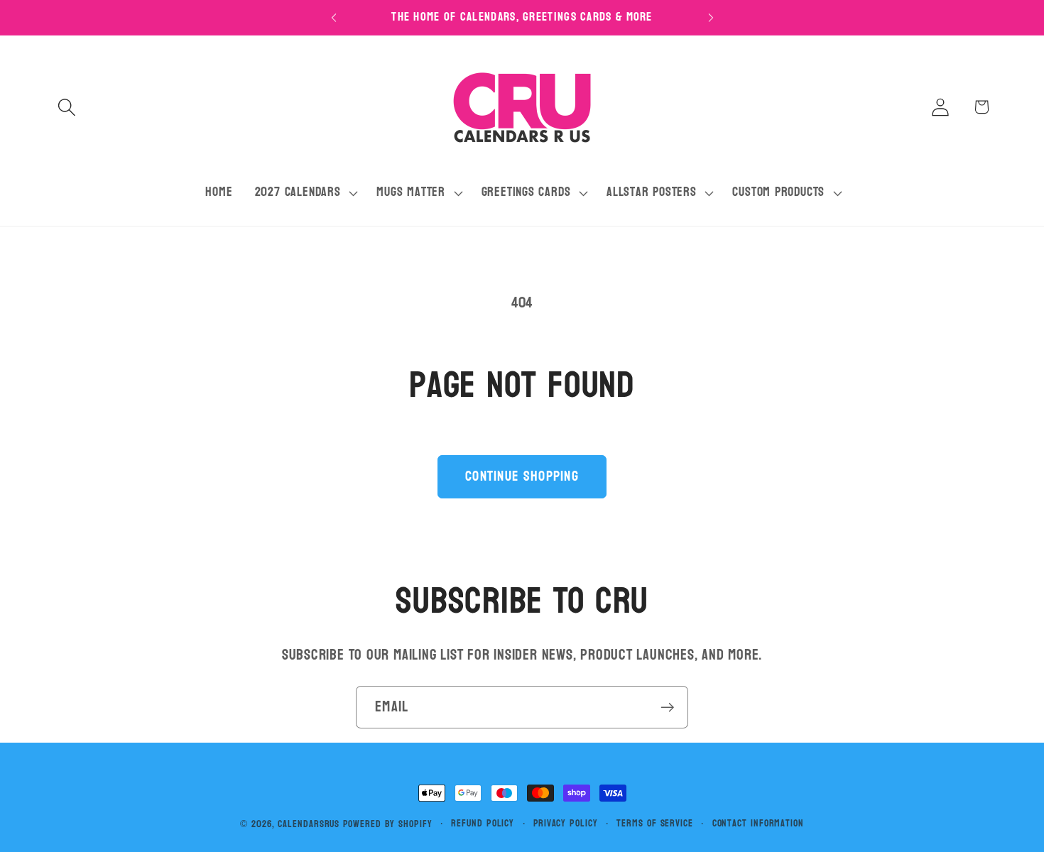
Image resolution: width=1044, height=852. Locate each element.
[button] (66, 107)
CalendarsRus (308, 824)
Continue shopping (522, 476)
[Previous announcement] (333, 17)
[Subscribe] (667, 707)
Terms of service (654, 823)
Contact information (758, 823)
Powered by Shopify (387, 824)
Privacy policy (565, 823)
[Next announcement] (711, 17)
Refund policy (482, 823)
